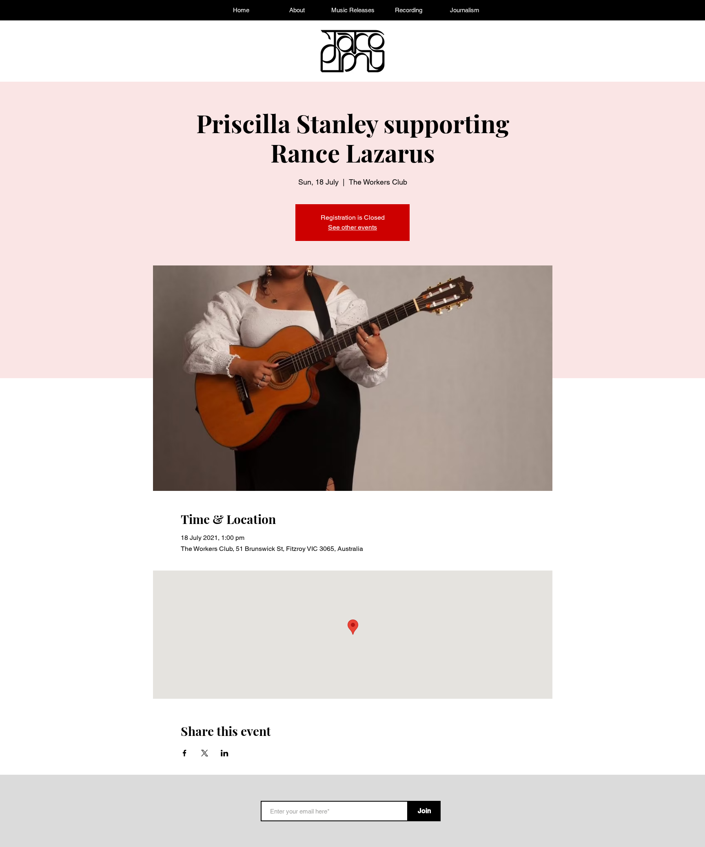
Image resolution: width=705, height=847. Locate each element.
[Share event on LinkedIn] (224, 753)
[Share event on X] (204, 753)
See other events (352, 227)
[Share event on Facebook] (184, 753)
